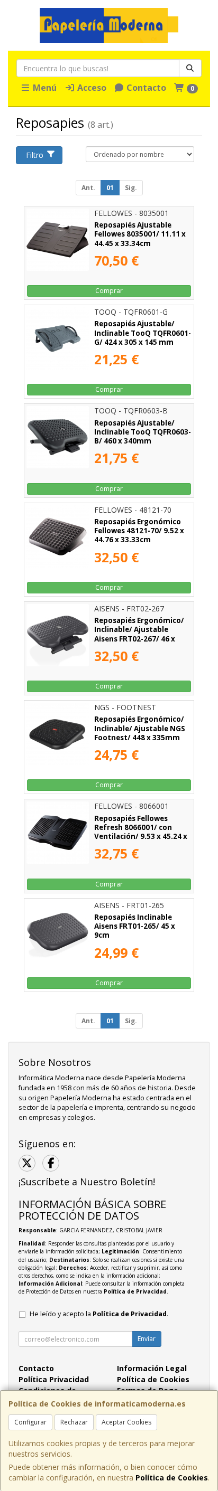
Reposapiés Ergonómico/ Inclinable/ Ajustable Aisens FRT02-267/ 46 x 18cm (139, 634)
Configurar (30, 1422)
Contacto (145, 87)
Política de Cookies (171, 1478)
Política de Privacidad (135, 1291)
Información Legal (152, 1368)
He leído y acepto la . (99, 1313)
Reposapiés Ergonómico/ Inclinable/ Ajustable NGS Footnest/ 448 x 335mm (139, 728)
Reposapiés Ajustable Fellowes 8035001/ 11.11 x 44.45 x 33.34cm (140, 234)
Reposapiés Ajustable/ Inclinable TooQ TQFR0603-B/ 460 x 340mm (142, 432)
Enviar (147, 1338)
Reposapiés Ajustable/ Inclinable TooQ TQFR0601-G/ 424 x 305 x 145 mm (142, 333)
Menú (44, 87)
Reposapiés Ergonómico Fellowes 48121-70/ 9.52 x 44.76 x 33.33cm (139, 531)
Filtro (34, 155)
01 (110, 187)
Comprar (109, 290)
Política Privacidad (54, 1379)
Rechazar (74, 1422)
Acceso (90, 87)
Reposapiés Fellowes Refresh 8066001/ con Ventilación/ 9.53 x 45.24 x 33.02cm (140, 832)
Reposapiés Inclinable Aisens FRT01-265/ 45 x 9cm (134, 926)
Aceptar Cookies (126, 1422)
